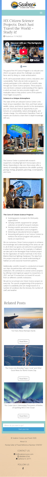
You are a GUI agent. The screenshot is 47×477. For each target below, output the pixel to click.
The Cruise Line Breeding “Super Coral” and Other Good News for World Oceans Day (23, 369)
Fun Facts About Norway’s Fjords (23, 331)
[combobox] (23, 425)
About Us (23, 441)
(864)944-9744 (24, 456)
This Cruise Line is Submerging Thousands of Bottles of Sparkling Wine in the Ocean (23, 406)
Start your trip (23, 429)
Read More (24, 341)
